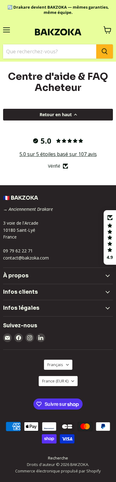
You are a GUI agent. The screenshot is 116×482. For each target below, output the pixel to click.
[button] (110, 237)
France (55, 381)
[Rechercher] (104, 51)
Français (55, 364)
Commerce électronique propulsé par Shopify (58, 471)
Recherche (58, 458)
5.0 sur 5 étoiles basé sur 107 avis (58, 154)
